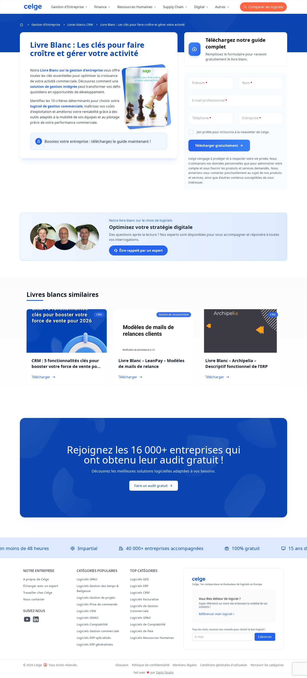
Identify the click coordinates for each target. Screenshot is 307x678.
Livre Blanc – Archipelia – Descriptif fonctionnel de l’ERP (236, 363)
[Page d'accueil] (33, 7)
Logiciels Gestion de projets (96, 598)
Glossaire (121, 665)
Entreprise (250, 118)
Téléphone (200, 118)
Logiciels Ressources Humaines (152, 638)
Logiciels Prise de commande (97, 604)
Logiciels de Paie (141, 631)
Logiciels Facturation (144, 599)
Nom (246, 82)
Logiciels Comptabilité (92, 624)
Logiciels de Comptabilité (147, 624)
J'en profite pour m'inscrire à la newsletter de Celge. (233, 132)
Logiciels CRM (86, 611)
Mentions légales (185, 665)
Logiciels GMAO (88, 618)
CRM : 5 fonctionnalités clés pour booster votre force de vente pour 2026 (66, 366)
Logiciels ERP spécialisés (94, 638)
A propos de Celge (36, 579)
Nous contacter (33, 599)
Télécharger (41, 377)
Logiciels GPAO (87, 579)
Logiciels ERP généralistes (95, 644)
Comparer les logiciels (265, 7)
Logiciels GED (139, 579)
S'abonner (265, 637)
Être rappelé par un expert (141, 250)
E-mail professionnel (208, 100)
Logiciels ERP (139, 586)
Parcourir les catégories (267, 665)
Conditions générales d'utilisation (223, 665)
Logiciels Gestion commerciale (98, 631)
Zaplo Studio (165, 672)
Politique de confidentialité (150, 665)
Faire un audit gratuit (151, 485)
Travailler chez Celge (37, 593)
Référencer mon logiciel (215, 614)
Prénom (198, 82)
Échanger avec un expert (40, 586)
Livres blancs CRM (80, 25)
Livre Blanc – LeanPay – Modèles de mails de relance (151, 363)
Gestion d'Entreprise (46, 25)
